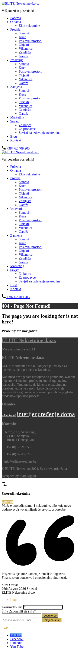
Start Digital (28, 476)
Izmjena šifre (52, 620)
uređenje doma (56, 414)
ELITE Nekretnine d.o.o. (29, 340)
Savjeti (14, 121)
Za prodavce (27, 129)
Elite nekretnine (29, 25)
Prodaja (15, 29)
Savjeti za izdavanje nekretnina (39, 132)
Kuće (22, 37)
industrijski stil (9, 415)
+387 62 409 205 (18, 148)
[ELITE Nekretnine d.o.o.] (20, 3)
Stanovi (24, 33)
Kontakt (15, 140)
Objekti (24, 45)
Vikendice (25, 48)
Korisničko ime (12, 607)
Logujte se (50, 615)
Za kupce (25, 125)
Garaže (23, 56)
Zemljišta (25, 52)
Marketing (17, 117)
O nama (15, 22)
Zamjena (16, 87)
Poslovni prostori (30, 41)
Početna (15, 18)
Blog (13, 136)
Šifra (5, 611)
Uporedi (7, 502)
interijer (27, 414)
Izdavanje (16, 60)
